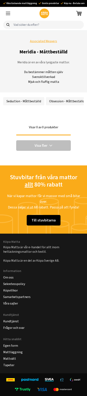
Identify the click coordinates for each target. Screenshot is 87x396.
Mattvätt (9, 358)
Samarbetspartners (17, 297)
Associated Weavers (43, 41)
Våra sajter (10, 303)
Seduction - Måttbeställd (23, 101)
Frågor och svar (13, 328)
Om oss (8, 277)
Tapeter (8, 365)
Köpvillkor (10, 290)
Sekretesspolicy (14, 284)
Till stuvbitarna (44, 220)
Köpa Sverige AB (47, 260)
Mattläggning (13, 352)
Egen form (10, 345)
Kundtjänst (11, 321)
